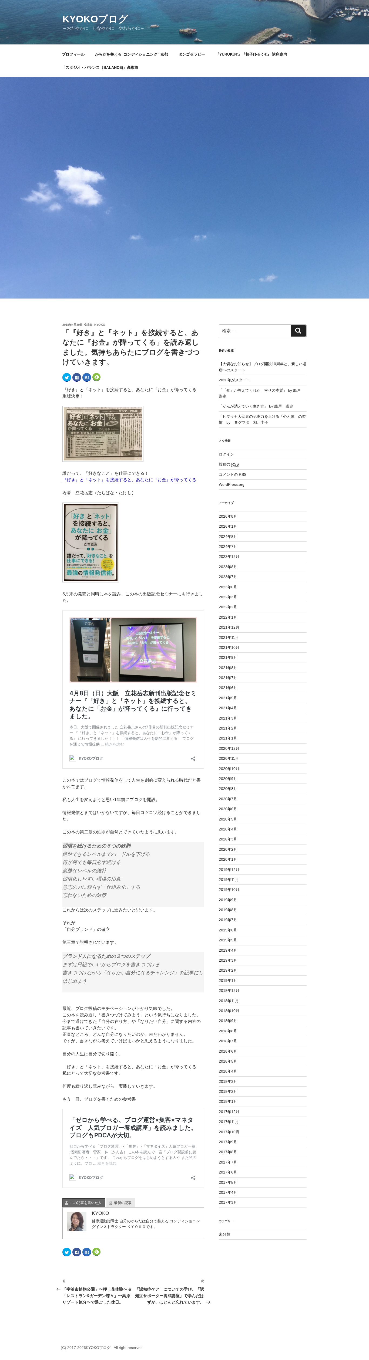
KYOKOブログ (95, 19)
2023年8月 (228, 567)
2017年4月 (228, 1192)
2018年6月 (228, 1051)
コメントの (232, 474)
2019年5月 (228, 940)
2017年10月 (229, 1132)
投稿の (229, 464)
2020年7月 (228, 799)
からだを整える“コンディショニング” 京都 (131, 54)
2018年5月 (228, 1061)
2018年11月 (229, 1001)
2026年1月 (228, 526)
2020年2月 (228, 849)
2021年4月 (228, 708)
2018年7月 (228, 1041)
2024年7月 (228, 546)
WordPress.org (231, 484)
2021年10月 (229, 647)
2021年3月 (228, 718)
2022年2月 (228, 607)
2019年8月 (228, 910)
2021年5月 (228, 698)
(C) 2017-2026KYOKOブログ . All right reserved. (102, 1347)
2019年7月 (228, 920)
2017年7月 (228, 1162)
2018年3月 (228, 1081)
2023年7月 (228, 577)
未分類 (224, 1234)
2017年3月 (228, 1202)
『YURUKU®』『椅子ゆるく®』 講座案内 (253, 54)
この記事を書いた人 (86, 1203)
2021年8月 (228, 668)
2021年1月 (228, 738)
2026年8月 (228, 516)
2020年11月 (229, 758)
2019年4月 (228, 950)
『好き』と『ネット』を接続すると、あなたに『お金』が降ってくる (129, 479)
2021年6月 (228, 688)
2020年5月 (228, 819)
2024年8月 (228, 536)
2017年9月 (228, 1142)
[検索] (298, 331)
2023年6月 (228, 587)
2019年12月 (229, 869)
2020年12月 (229, 748)
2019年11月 (229, 879)
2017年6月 (228, 1172)
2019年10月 (229, 889)
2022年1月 (228, 617)
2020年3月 (228, 839)
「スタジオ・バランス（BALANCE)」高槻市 (100, 67)
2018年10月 (229, 1011)
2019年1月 (228, 980)
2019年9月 (228, 900)
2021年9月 (228, 657)
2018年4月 (228, 1071)
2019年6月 (228, 930)
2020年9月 (228, 778)
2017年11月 (229, 1122)
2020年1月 (228, 859)
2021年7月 (228, 678)
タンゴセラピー (192, 54)
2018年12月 (229, 990)
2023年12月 (229, 556)
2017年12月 (229, 1112)
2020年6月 (228, 809)
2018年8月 (228, 1031)
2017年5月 (228, 1182)
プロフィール (73, 54)
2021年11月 (229, 637)
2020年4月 (228, 829)
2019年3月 (228, 960)
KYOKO (99, 324)
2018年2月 (228, 1091)
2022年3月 (228, 597)
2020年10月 (229, 769)
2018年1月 (228, 1101)
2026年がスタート (234, 380)
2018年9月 (228, 1021)
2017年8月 (228, 1152)
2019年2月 (228, 970)
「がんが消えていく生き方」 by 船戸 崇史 (256, 406)
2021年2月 (228, 728)
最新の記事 (123, 1203)
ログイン (226, 454)
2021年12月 (229, 627)
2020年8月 (228, 788)
